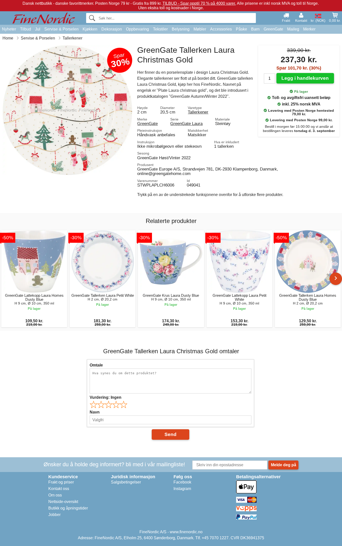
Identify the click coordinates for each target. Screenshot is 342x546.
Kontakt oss (58, 488)
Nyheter (9, 29)
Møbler (200, 29)
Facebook (182, 482)
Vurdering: (105, 397)
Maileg (293, 29)
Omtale (96, 365)
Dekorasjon (111, 29)
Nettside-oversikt (63, 502)
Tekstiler (160, 29)
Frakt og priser (61, 482)
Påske (241, 29)
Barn (255, 29)
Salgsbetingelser (126, 482)
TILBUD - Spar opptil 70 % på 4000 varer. (199, 3)
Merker (309, 29)
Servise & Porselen (61, 29)
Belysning (181, 29)
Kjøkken (90, 29)
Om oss (55, 495)
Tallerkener (198, 112)
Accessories (221, 29)
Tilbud (25, 29)
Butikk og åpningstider (68, 508)
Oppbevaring (137, 29)
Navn (95, 412)
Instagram (182, 488)
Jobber (54, 514)
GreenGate (273, 29)
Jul (37, 29)
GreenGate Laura (186, 123)
